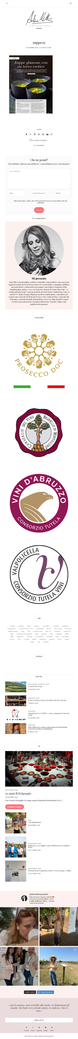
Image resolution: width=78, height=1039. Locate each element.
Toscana (12, 639)
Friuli (11, 634)
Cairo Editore (46, 626)
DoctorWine (68, 628)
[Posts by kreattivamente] (31, 140)
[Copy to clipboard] (51, 134)
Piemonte (29, 636)
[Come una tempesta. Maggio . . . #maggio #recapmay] (19, 966)
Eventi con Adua (37, 631)
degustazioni (40, 628)
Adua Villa (21, 626)
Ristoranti (49, 636)
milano (67, 634)
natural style (20, 636)
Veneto (60, 639)
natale (12, 636)
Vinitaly (32, 642)
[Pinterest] (35, 134)
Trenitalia (26, 639)
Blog (47, 684)
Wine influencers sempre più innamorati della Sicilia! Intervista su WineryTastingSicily (47, 728)
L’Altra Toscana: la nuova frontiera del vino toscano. (47, 700)
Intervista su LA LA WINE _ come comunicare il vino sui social (48, 714)
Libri (51, 634)
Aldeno (29, 626)
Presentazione (40, 636)
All (39, 746)
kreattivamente (41, 140)
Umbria (34, 639)
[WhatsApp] (43, 134)
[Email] (39, 134)
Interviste (39, 676)
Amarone (36, 626)
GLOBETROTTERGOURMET (24, 634)
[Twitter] (30, 134)
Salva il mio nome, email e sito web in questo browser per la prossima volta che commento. (40, 202)
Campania (56, 626)
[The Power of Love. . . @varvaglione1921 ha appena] (59, 966)
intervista (44, 634)
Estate (22, 631)
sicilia (57, 636)
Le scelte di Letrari (35, 686)
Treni (19, 639)
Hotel (36, 634)
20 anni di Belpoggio (18, 793)
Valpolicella (43, 639)
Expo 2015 (48, 631)
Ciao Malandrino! (34, 822)
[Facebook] (26, 134)
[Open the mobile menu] (70, 3)
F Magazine (57, 631)
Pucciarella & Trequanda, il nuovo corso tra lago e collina (49, 871)
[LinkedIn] (47, 134)
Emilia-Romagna (13, 631)
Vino (38, 642)
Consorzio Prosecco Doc (26, 628)
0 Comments (39, 145)
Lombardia (59, 634)
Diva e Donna (58, 628)
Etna (29, 631)
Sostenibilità (65, 636)
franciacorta (67, 631)
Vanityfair (51, 639)
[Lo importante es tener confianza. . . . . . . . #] (59, 926)
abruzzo (12, 626)
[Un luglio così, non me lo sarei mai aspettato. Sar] (19, 926)
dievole (49, 628)
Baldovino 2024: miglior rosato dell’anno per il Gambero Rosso (49, 846)
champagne (65, 626)
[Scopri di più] (39, 250)
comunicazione (11, 628)
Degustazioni (32, 684)
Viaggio (67, 639)
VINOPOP (46, 642)
